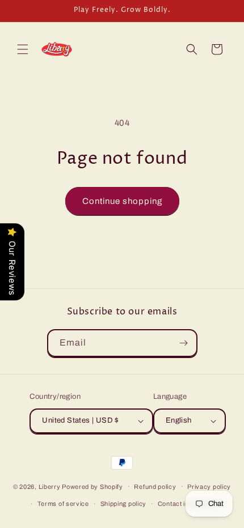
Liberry (50, 486)
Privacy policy (209, 486)
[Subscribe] (183, 343)
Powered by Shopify (92, 486)
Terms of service (63, 503)
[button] (22, 49)
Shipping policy (123, 503)
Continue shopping (122, 201)
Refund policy (155, 486)
